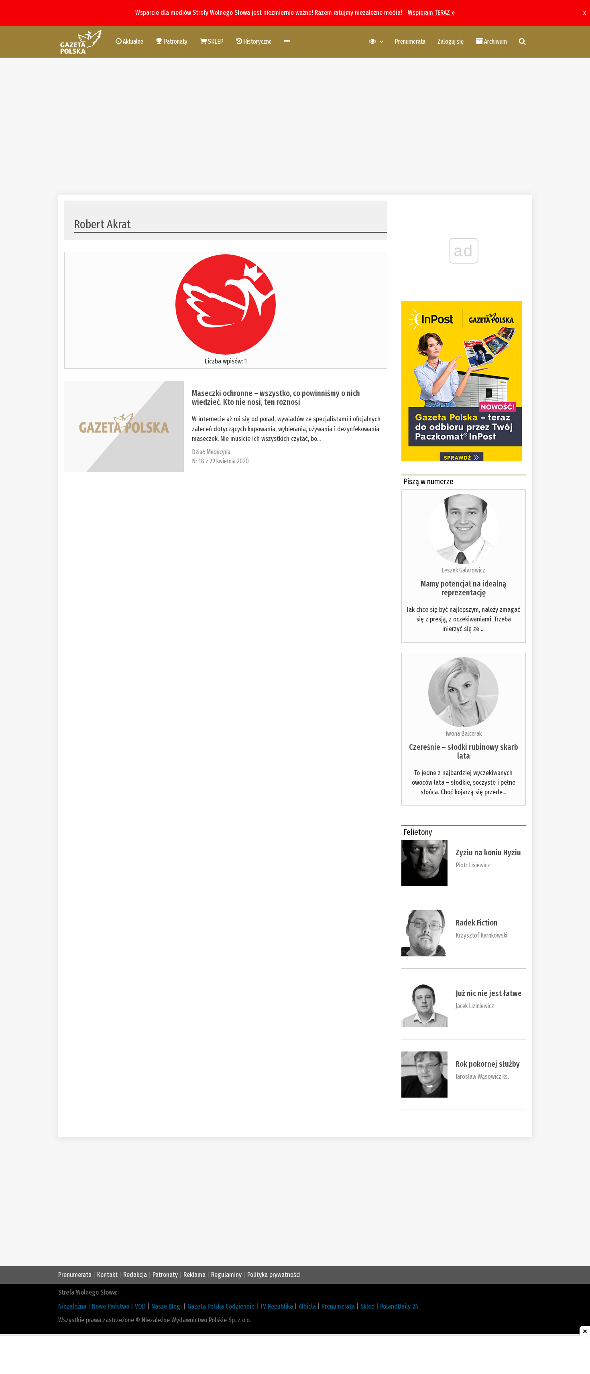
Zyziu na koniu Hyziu (488, 852)
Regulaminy (226, 1274)
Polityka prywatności (274, 1274)
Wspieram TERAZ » (431, 12)
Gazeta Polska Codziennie (220, 1306)
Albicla (307, 1306)
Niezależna (72, 1306)
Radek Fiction (477, 923)
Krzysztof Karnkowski (481, 935)
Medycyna (218, 452)
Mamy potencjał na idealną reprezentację (463, 588)
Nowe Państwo (110, 1306)
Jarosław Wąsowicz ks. (482, 1076)
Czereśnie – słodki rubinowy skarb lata (463, 751)
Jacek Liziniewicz (475, 1006)
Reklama (194, 1274)
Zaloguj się (450, 41)
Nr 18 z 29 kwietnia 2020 (220, 461)
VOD (140, 1306)
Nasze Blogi (166, 1306)
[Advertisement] (295, 126)
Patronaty (165, 1274)
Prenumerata (410, 41)
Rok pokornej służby (488, 1064)
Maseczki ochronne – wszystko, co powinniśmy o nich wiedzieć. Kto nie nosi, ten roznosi (276, 397)
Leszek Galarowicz (463, 570)
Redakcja (135, 1274)
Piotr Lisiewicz (473, 865)
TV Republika (276, 1306)
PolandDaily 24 (399, 1306)
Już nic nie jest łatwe (489, 993)
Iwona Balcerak (464, 733)
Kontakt (107, 1274)
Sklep (367, 1306)
